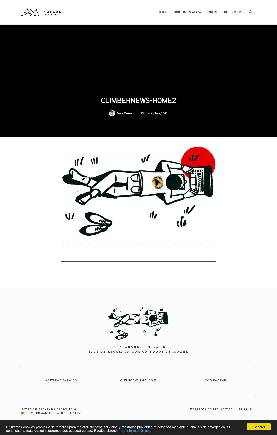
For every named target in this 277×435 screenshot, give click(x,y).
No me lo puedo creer (225, 12)
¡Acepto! (258, 426)
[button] (250, 12)
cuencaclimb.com (138, 380)
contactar (216, 380)
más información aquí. (135, 430)
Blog (162, 12)
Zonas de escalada (187, 12)
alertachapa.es (61, 380)
